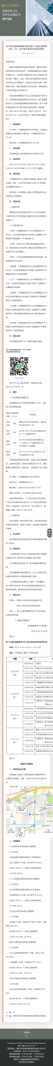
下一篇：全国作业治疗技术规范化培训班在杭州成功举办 (26, 1016)
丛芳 (13, 279)
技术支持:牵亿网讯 (26, 1062)
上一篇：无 (10, 1012)
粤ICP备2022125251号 (26, 1046)
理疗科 (44, 279)
